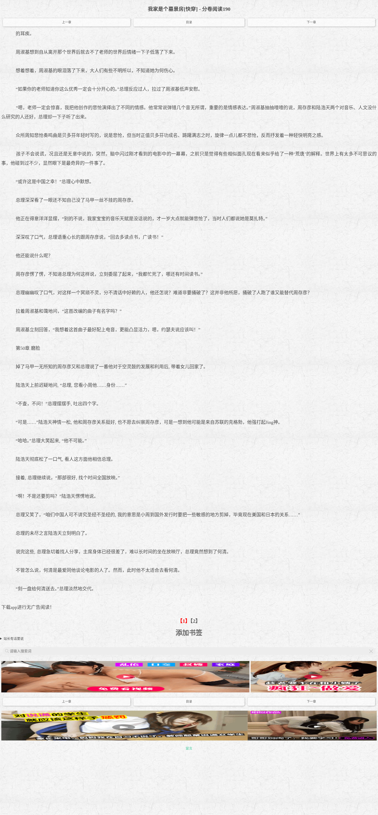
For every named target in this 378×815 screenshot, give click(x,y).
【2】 (195, 621)
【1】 (183, 621)
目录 (189, 22)
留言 (189, 748)
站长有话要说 (14, 638)
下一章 (311, 22)
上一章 (66, 22)
